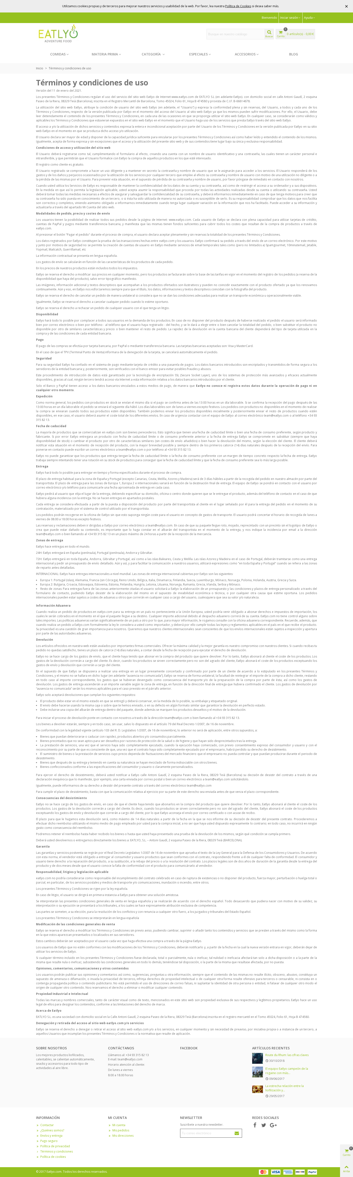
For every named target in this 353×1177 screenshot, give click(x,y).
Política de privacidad (55, 1146)
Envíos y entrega (51, 1136)
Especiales (198, 54)
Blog (293, 54)
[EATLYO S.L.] (57, 34)
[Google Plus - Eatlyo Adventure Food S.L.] (272, 1125)
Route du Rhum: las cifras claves (287, 1055)
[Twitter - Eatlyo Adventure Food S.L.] (263, 1125)
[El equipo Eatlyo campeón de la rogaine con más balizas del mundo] (257, 1072)
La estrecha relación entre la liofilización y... (284, 1088)
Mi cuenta (118, 1125)
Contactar (47, 1125)
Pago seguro (49, 1141)
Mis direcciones (123, 1136)
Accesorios (245, 54)
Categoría (152, 54)
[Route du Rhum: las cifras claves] (257, 1058)
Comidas (58, 54)
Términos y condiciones (56, 1151)
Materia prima (105, 54)
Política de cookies (53, 1157)
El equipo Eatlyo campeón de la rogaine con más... (286, 1071)
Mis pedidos (120, 1130)
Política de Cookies (238, 6)
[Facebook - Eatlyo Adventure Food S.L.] (254, 1125)
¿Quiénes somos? (52, 1130)
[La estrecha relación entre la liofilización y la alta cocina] (257, 1089)
